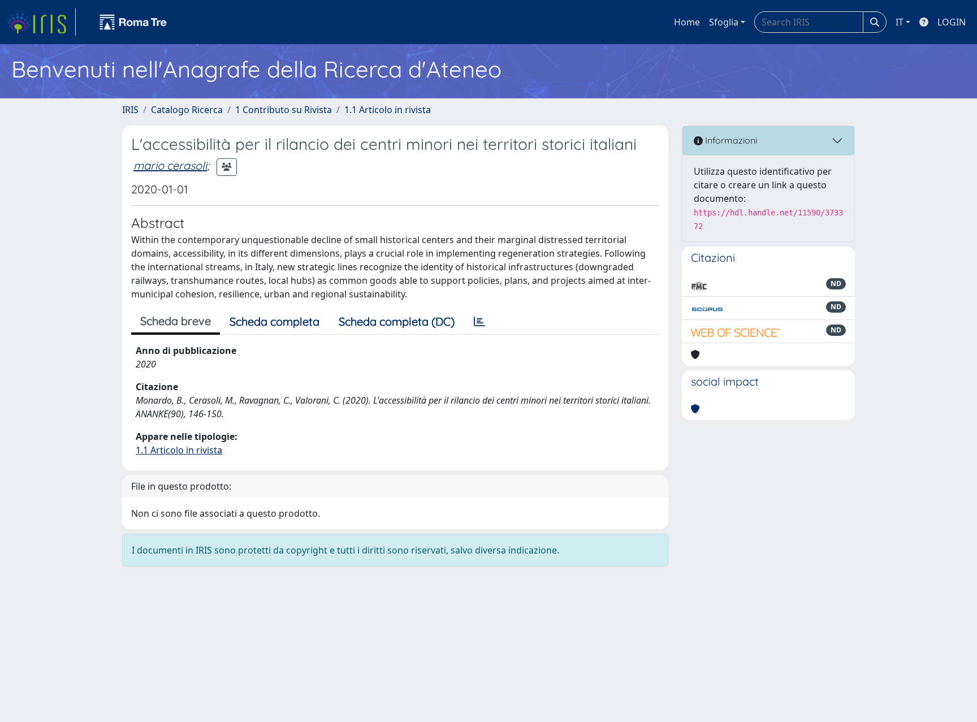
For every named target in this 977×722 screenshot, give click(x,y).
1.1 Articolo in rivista (387, 109)
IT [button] (899, 22)
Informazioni (730, 140)
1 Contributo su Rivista (283, 109)
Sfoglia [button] (723, 22)
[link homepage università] (133, 22)
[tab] (479, 322)
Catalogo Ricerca (187, 109)
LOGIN (951, 22)
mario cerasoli (170, 165)
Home (687, 22)
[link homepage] (41, 22)
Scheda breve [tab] (175, 321)
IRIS (130, 109)
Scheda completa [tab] (274, 321)
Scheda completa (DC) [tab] (397, 321)
